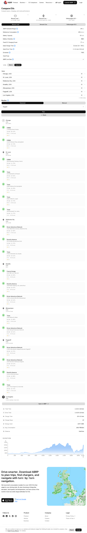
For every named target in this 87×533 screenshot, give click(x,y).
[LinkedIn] (6, 516)
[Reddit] (13, 516)
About (46, 516)
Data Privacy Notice (13, 530)
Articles (26, 518)
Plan (43, 112)
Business (23, 2)
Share (43, 115)
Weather (4, 100)
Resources (50, 2)
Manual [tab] (64, 103)
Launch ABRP (70, 2)
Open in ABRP (43, 403)
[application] (43, 448)
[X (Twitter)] (10, 516)
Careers (41, 2)
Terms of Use (70, 518)
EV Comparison (33, 2)
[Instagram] (16, 516)
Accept (78, 530)
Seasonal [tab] (22, 103)
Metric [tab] (11, 65)
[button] (81, 73)
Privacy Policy (70, 516)
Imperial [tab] (18, 65)
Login (80, 2)
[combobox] (42, 73)
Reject (72, 530)
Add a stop (82, 97)
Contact (47, 521)
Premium (15, 2)
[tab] (16, 24)
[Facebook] (3, 516)
